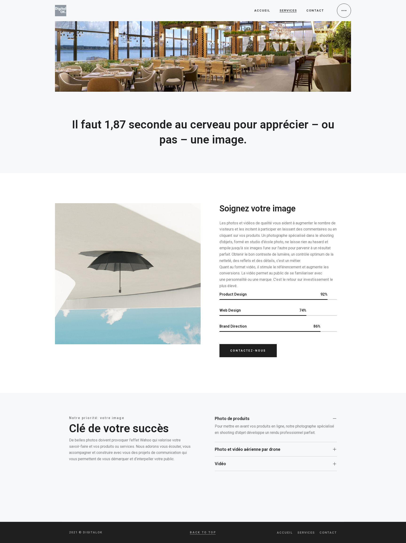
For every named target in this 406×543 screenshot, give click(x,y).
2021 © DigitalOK (85, 532)
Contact (328, 532)
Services (306, 532)
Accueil (285, 532)
